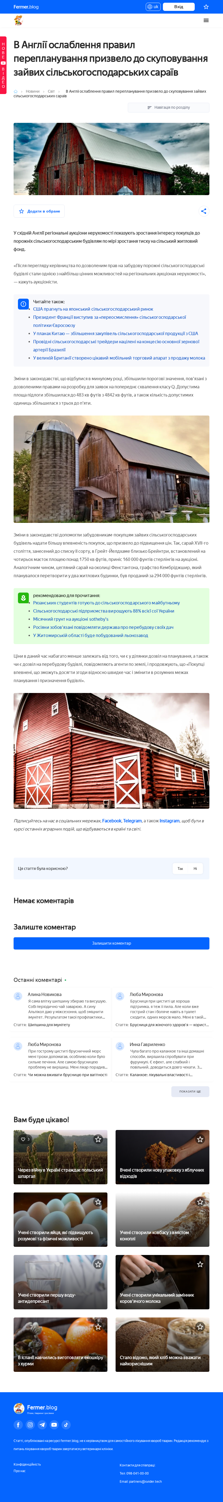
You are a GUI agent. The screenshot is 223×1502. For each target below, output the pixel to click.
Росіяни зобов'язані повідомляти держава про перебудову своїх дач (103, 627)
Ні (195, 869)
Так (180, 869)
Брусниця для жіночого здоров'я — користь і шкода (169, 1025)
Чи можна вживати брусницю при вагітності (67, 1075)
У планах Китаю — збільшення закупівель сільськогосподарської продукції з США (116, 333)
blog (26, 7)
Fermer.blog (19, 20)
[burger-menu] (206, 20)
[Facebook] (18, 1424)
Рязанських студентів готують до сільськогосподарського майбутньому (106, 602)
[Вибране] (206, 7)
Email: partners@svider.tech (141, 1482)
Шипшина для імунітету (49, 1025)
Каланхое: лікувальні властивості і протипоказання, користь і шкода (160, 1075)
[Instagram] (30, 1424)
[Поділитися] (204, 211)
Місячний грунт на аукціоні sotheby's (71, 619)
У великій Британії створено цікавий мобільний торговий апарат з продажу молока (119, 358)
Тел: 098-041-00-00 (134, 1473)
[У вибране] (98, 1139)
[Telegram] (42, 1424)
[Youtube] (54, 1424)
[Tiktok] (66, 1424)
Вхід (178, 6)
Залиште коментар (45, 927)
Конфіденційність (27, 1464)
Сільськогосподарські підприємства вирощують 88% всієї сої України (104, 611)
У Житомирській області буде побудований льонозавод (90, 635)
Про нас (20, 1471)
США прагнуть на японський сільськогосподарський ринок (93, 309)
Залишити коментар (111, 943)
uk (154, 7)
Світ (51, 91)
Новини (33, 91)
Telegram (132, 820)
